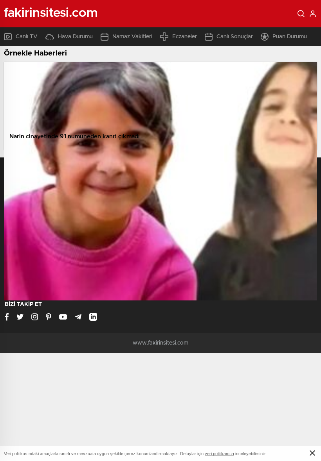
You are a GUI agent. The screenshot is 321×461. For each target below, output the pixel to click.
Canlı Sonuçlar (234, 36)
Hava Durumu (75, 36)
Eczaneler (184, 36)
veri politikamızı (219, 453)
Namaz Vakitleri (132, 36)
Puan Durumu (289, 36)
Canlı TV (27, 36)
